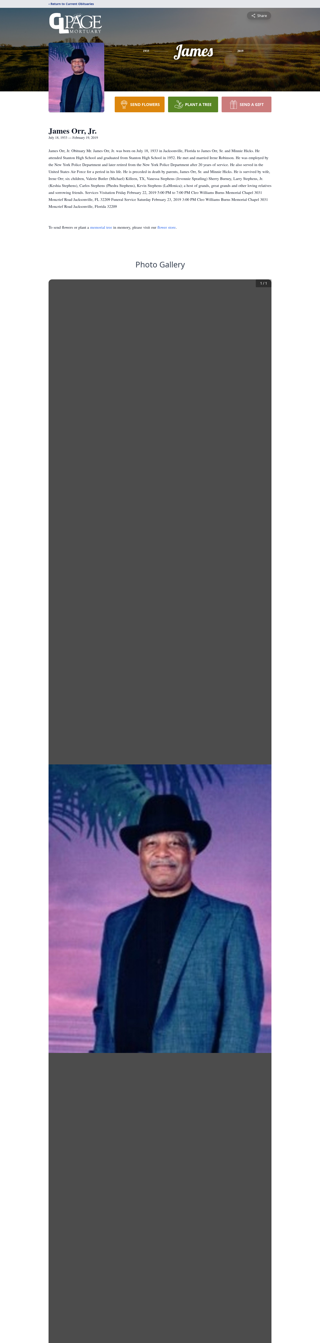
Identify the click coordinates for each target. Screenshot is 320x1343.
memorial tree (101, 227)
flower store (166, 227)
